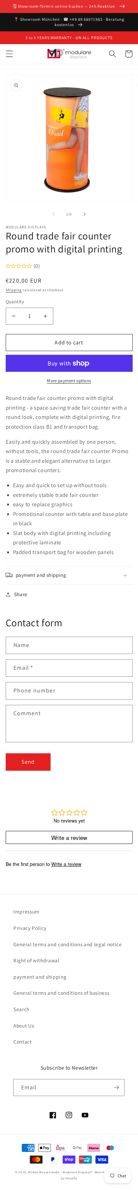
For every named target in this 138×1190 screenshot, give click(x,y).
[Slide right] (84, 214)
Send (27, 761)
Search (21, 1009)
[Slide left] (53, 214)
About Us (23, 1025)
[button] (9, 54)
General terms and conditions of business (61, 992)
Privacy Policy (29, 928)
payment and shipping (39, 976)
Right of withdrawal (36, 960)
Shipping (14, 290)
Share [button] (20, 594)
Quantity (15, 301)
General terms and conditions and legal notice (67, 944)
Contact (22, 1041)
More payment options (69, 381)
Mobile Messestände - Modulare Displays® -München (68, 1172)
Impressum (26, 911)
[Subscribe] (116, 1087)
